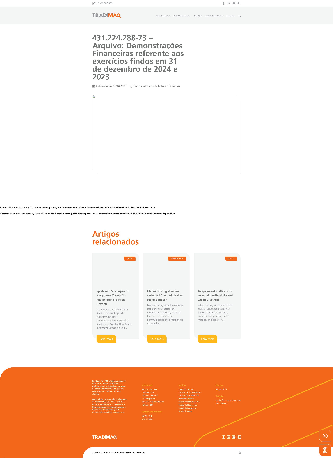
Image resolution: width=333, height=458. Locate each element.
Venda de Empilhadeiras (189, 402)
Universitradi (147, 419)
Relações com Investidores (153, 402)
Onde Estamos (148, 392)
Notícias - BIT (147, 405)
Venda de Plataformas (188, 405)
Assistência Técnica (186, 399)
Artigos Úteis (221, 389)
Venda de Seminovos (187, 408)
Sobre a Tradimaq (149, 389)
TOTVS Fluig (147, 416)
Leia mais (106, 339)
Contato (230, 15)
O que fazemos (181, 15)
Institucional (161, 15)
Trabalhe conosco (214, 15)
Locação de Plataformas (189, 396)
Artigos (198, 15)
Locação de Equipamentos (190, 392)
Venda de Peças (185, 411)
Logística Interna (186, 389)
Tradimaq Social (148, 399)
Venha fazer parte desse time (228, 400)
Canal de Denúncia (150, 396)
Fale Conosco (221, 403)
